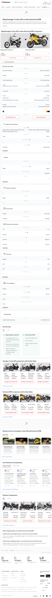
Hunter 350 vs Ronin (28, 520)
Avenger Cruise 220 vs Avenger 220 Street (27, 381)
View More (5, 150)
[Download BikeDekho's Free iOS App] (42, 575)
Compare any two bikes (7, 386)
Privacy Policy (4, 579)
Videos (12, 434)
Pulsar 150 (16, 591)
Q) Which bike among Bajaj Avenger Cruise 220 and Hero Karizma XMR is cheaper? (22, 541)
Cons (8, 329)
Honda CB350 (31, 404)
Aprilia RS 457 (10, 591)
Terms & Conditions (5, 577)
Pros (4, 329)
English (45, 2)
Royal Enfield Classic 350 (10, 587)
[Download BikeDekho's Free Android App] (48, 575)
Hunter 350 (3, 587)
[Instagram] (50, 596)
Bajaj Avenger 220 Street (31, 374)
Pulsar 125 (8, 589)
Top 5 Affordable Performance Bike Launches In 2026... (21, 447)
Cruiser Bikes (5, 91)
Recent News (5, 434)
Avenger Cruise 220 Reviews (12, 489)
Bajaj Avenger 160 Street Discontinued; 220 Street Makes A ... (8, 447)
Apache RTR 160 (4, 591)
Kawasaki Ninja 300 (26, 591)
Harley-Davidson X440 (14, 405)
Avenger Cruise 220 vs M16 (44, 381)
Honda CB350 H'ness (48, 405)
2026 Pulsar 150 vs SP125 (10, 520)
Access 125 (30, 587)
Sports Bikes (46, 91)
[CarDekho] (41, 583)
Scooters (9, 498)
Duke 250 (20, 591)
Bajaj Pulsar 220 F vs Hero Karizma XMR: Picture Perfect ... (34, 447)
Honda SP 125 (21, 587)
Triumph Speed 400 (20, 589)
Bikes (4, 498)
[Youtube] (47, 596)
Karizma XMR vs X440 (11, 412)
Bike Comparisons (10, 525)
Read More (5, 26)
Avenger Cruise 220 (7, 465)
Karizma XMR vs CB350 (27, 412)
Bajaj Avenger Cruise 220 (6, 49)
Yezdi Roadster (13, 589)
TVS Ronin (34, 587)
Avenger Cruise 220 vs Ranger (11, 381)
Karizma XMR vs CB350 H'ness (44, 412)
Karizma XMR (16, 465)
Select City (47, 7)
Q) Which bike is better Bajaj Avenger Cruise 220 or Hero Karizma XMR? (20, 533)
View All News (9, 456)
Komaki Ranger (13, 374)
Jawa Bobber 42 (34, 591)
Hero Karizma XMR (29, 49)
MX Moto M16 (47, 374)
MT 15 (17, 587)
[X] (43, 596)
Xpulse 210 (3, 589)
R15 (26, 587)
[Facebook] (40, 596)
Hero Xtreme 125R (28, 589)
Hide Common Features (9, 62)
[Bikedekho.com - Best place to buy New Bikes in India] (5, 2)
